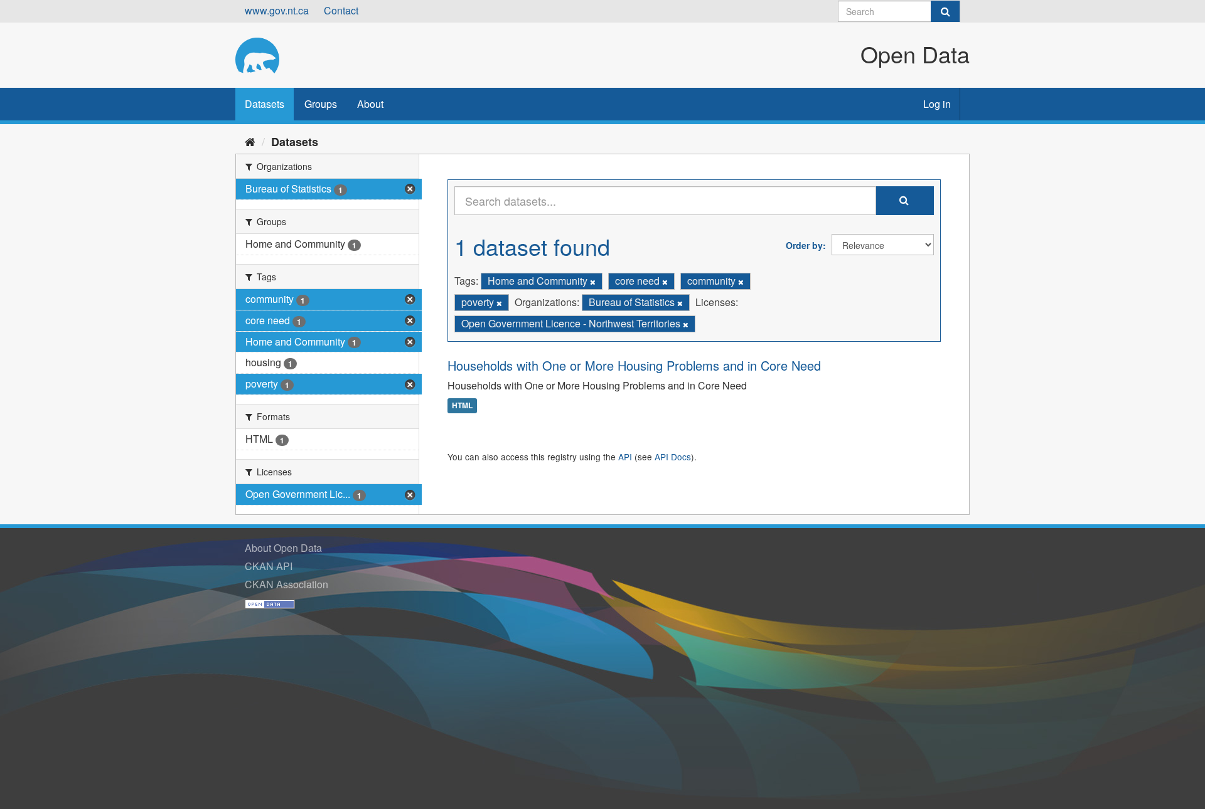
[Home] (250, 141)
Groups (320, 104)
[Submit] (945, 11)
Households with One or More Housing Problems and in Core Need (634, 365)
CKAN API (268, 566)
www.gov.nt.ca (277, 10)
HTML (462, 405)
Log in (937, 104)
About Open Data (283, 548)
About (370, 104)
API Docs (673, 456)
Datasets (264, 104)
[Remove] (593, 282)
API (625, 456)
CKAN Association (286, 584)
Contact (341, 10)
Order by (804, 245)
